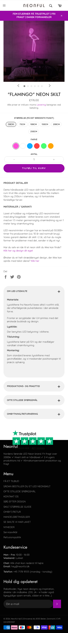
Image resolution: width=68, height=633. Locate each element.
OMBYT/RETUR (12, 511)
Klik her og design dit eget (18, 250)
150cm (45, 124)
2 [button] (40, 92)
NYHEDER (8, 527)
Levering (41, 104)
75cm (22, 124)
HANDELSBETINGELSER (16, 516)
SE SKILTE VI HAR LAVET (17, 521)
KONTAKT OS (10, 496)
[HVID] (23, 146)
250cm (33, 131)
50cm (11, 124)
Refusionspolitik (12, 537)
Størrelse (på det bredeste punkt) (34, 118)
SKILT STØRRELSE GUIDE (17, 506)
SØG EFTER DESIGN (14, 501)
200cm (56, 124)
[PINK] (16, 146)
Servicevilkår (10, 532)
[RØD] (37, 146)
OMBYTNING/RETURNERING (22, 413)
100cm (33, 124)
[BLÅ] (30, 146)
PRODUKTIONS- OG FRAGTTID (23, 386)
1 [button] (35, 92)
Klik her (35, 260)
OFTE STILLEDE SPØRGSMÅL (22, 400)
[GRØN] (44, 146)
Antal (34, 154)
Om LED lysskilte (17, 291)
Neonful (14, 618)
